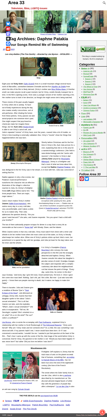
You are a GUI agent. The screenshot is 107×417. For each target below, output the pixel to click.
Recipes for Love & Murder (93, 133)
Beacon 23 (87, 152)
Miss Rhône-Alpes (58, 89)
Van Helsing (87, 89)
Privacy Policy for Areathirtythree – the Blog (89, 415)
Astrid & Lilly (88, 71)
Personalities (87, 138)
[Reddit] (8, 48)
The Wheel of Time (90, 87)
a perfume (67, 375)
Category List (62, 34)
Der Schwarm (88, 154)
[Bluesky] (8, 23)
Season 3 (88, 84)
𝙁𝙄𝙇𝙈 (16, 401)
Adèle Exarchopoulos (17, 204)
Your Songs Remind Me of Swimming (38, 44)
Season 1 (88, 79)
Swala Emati (28, 127)
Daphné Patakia (64, 167)
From (83, 113)
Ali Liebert (87, 141)
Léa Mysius (6, 322)
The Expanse (88, 165)
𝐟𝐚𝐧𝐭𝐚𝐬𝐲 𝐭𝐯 (85, 68)
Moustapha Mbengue (21, 405)
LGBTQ (6, 405)
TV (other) (85, 170)
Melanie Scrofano (89, 146)
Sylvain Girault (23, 389)
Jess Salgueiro (88, 143)
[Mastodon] (8, 33)
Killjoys (86, 157)
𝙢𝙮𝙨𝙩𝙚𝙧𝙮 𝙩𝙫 (87, 125)
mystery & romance (90, 108)
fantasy (8, 401)
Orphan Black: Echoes (91, 159)
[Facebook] (8, 43)
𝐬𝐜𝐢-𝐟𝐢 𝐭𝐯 (84, 149)
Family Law (87, 127)
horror (85, 103)
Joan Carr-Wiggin (89, 105)
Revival (86, 74)
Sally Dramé (29, 84)
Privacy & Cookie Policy (48, 34)
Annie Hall (29, 227)
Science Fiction (89, 110)
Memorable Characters (91, 122)
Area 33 (16, 2)
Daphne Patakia (51, 198)
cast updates (88, 119)
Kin (84, 130)
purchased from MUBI (49, 396)
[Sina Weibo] (8, 28)
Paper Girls (87, 162)
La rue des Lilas (62, 386)
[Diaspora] (8, 38)
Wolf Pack (87, 92)
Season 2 (88, 81)
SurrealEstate (88, 76)
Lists (83, 116)
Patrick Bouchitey (40, 405)
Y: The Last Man (89, 167)
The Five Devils (30, 409)
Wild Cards (87, 135)
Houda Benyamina (51, 208)
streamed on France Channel (22, 383)
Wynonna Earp (88, 94)
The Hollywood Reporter (52, 325)
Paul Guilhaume (45, 322)
